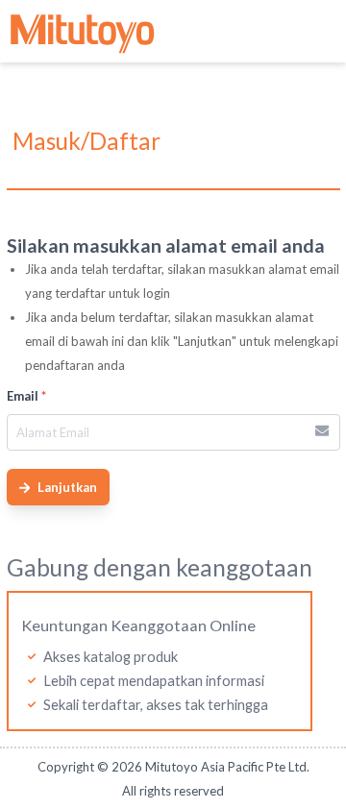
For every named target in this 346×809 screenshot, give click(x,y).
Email (26, 396)
